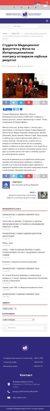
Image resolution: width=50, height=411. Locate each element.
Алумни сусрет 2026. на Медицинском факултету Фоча (22, 287)
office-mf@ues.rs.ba (19, 397)
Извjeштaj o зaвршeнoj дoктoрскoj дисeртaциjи (19, 262)
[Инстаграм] (21, 7)
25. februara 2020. (10, 66)
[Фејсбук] (14, 7)
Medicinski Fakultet (26, 66)
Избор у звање (7, 243)
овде (34, 170)
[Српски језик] (38, 3)
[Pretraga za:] (25, 26)
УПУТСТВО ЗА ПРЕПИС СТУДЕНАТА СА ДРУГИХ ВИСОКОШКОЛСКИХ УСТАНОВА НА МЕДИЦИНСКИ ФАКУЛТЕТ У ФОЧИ (23, 224)
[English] (35, 3)
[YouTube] (28, 7)
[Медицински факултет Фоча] (25, 17)
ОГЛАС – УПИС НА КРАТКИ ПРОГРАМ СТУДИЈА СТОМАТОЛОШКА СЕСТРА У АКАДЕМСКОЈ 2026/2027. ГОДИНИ (24, 252)
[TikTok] (35, 7)
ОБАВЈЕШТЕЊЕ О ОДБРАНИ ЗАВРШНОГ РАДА (20, 215)
